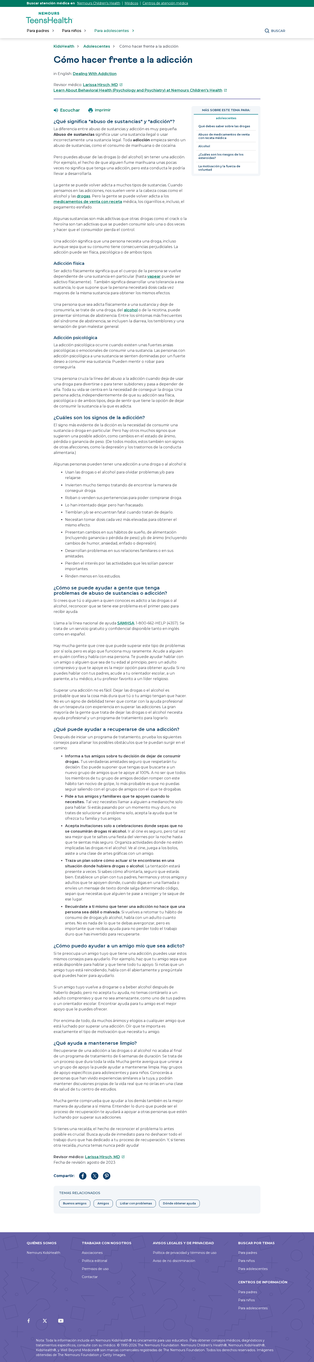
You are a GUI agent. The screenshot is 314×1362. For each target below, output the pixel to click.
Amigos (103, 1203)
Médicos (131, 3)
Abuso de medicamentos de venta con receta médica (224, 136)
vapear (154, 276)
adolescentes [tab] (226, 118)
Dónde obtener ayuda (179, 1203)
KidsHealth (64, 46)
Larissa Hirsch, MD (103, 85)
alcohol (131, 310)
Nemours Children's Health (98, 3)
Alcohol (204, 146)
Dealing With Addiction (95, 74)
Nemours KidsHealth (43, 1253)
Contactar (90, 1277)
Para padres (247, 1253)
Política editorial (94, 1261)
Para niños (246, 1261)
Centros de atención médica (165, 3)
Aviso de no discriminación (174, 1261)
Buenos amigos (74, 1203)
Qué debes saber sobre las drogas (224, 126)
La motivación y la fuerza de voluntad (219, 167)
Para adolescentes (253, 1269)
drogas (83, 196)
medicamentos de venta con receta (88, 201)
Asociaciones (92, 1253)
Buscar (278, 31)
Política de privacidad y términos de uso (185, 1253)
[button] (66, 110)
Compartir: (64, 1176)
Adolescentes (96, 46)
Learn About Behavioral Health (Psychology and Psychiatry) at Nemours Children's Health (140, 90)
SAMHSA (125, 623)
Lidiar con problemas (136, 1203)
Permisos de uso (95, 1269)
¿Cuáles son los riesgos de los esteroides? (220, 156)
